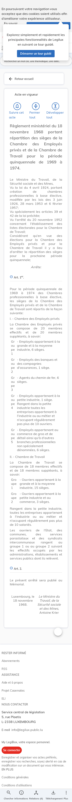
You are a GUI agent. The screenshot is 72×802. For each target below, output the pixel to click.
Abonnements (11, 661)
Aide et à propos (12, 682)
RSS (4, 669)
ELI (4, 698)
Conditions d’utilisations (17, 785)
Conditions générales (15, 777)
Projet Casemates (13, 690)
